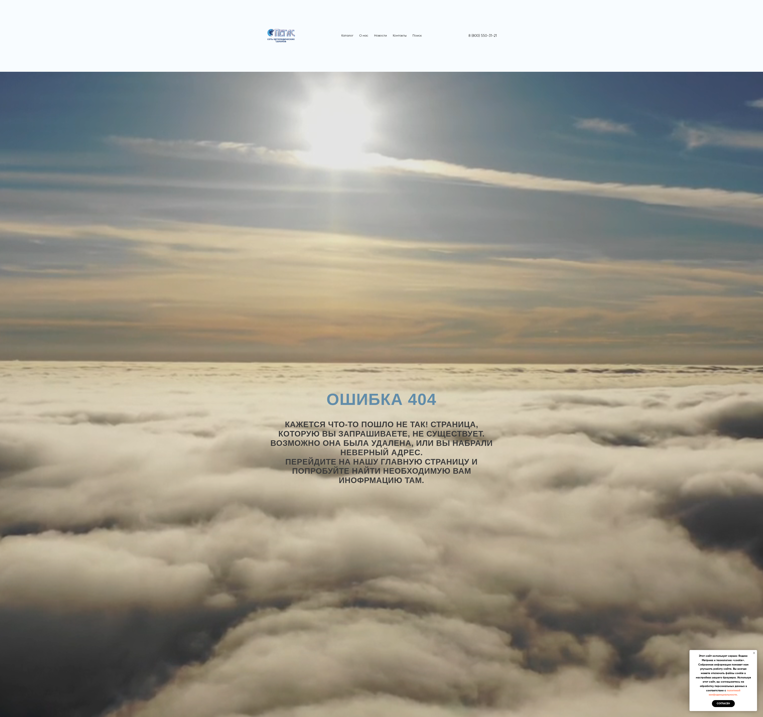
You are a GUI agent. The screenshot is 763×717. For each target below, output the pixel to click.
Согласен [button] (723, 703)
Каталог (347, 35)
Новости (380, 35)
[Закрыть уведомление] (754, 653)
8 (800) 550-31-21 (483, 36)
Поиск (417, 35)
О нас (363, 35)
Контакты (400, 35)
